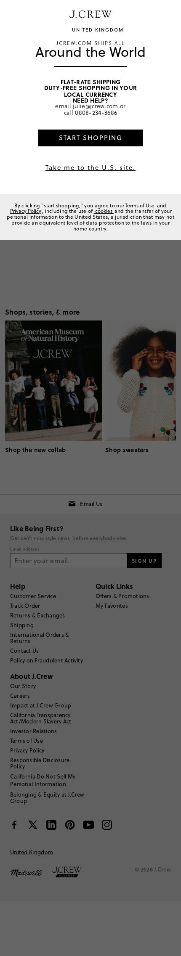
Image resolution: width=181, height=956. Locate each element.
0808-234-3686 (96, 112)
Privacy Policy (25, 211)
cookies (104, 211)
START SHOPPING (90, 137)
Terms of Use (139, 205)
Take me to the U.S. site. (90, 167)
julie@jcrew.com (95, 105)
